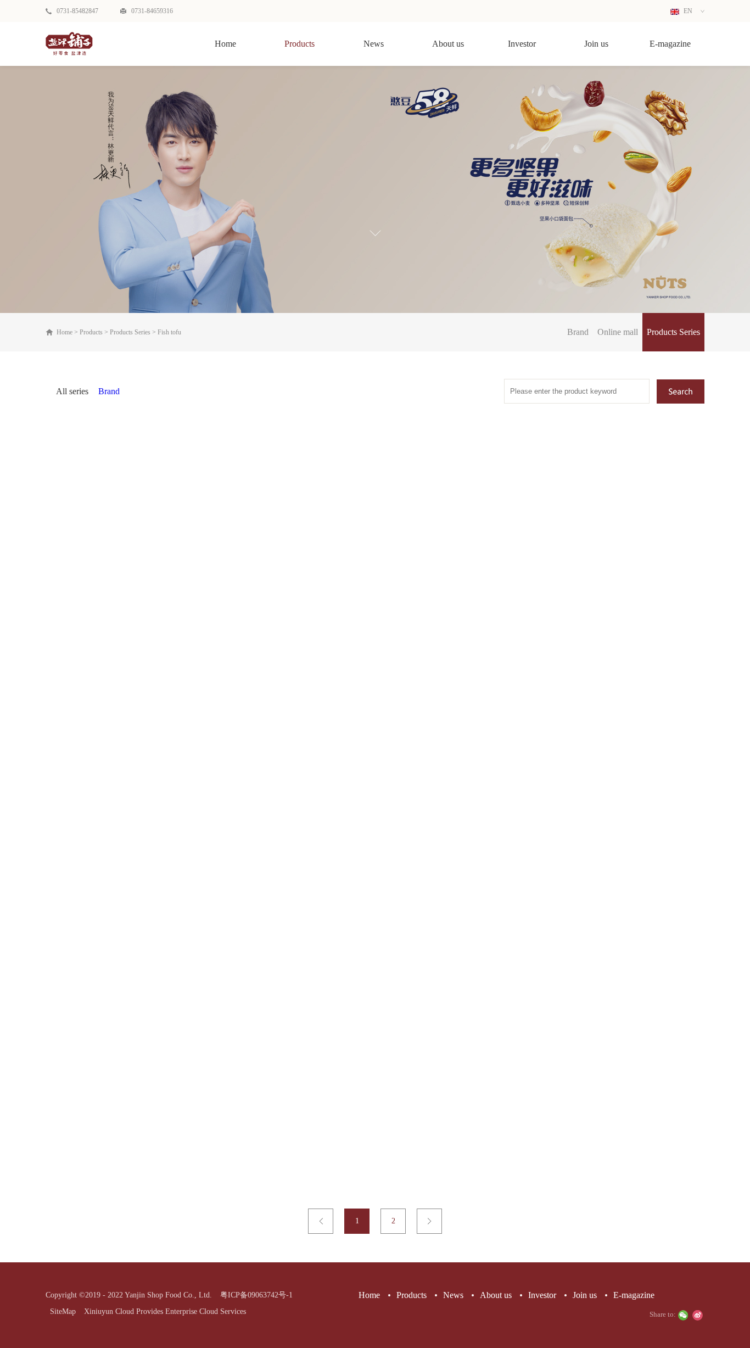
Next (429, 1221)
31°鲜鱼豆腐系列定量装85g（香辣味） (375, 882)
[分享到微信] (683, 1315)
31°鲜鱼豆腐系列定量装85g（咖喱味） (598, 634)
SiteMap (61, 1311)
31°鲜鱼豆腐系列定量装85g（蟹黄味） (598, 882)
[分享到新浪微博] (697, 1315)
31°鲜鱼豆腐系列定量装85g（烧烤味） (151, 1130)
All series (72, 391)
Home (225, 43)
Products (91, 332)
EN (687, 11)
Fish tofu (169, 332)
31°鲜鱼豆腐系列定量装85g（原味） (151, 634)
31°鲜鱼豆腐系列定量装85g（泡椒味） (375, 634)
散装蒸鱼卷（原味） (598, 1130)
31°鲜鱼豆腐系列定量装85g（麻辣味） (151, 882)
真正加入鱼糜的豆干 (151, 649)
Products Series (130, 332)
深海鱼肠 (375, 1130)
